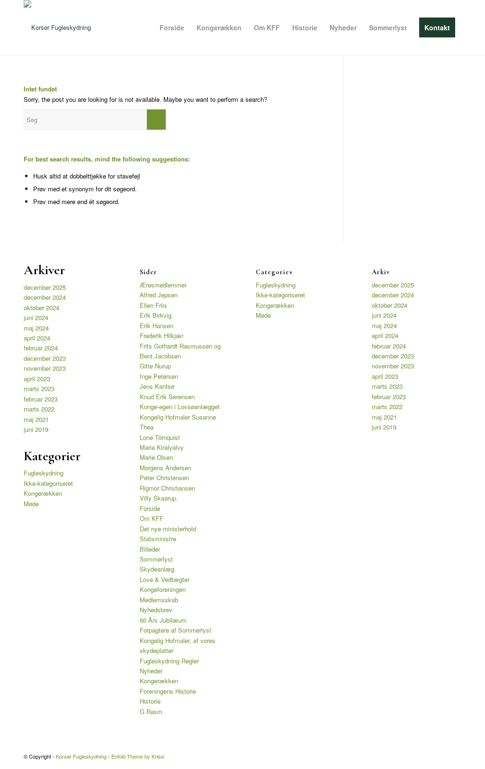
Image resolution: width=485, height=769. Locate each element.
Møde (31, 503)
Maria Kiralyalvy (162, 447)
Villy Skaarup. (159, 497)
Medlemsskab (159, 599)
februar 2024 (41, 347)
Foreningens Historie (168, 691)
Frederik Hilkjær (161, 335)
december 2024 (45, 297)
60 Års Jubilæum (163, 620)
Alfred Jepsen (159, 294)
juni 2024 (36, 317)
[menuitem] (171, 27)
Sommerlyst (156, 558)
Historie (150, 701)
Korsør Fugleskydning (81, 756)
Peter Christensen (164, 477)
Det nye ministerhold (168, 528)
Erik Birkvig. (156, 315)
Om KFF (151, 518)
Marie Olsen (156, 457)
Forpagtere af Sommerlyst (175, 630)
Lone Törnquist (160, 437)
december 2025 (45, 287)
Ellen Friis (153, 305)
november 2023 (45, 368)
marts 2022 (39, 408)
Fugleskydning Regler (169, 660)
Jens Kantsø (157, 386)
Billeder (150, 549)
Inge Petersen (159, 376)
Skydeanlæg (157, 568)
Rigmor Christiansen (167, 487)
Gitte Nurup (155, 365)
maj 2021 (36, 419)
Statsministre (158, 538)
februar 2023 (41, 398)
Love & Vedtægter (164, 579)
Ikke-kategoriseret (48, 483)
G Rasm (151, 711)
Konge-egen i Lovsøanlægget (180, 406)
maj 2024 (36, 327)
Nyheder (151, 670)
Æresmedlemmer (163, 284)
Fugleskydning (43, 472)
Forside (150, 508)
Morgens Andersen (165, 467)
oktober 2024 (41, 307)
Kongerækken (43, 493)
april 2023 (37, 378)
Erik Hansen (156, 325)
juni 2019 (36, 429)
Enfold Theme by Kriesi (137, 756)
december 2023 (45, 358)
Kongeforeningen (163, 589)
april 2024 (37, 337)
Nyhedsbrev (156, 609)
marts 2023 (39, 388)
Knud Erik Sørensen (167, 396)
